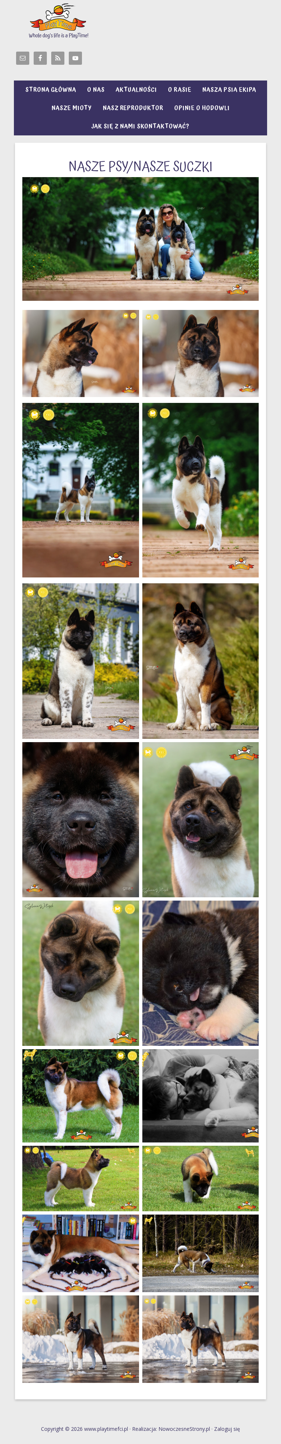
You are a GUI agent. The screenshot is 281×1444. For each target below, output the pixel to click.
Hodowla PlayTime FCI (140, 20)
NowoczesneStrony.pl (184, 1428)
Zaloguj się (227, 1428)
